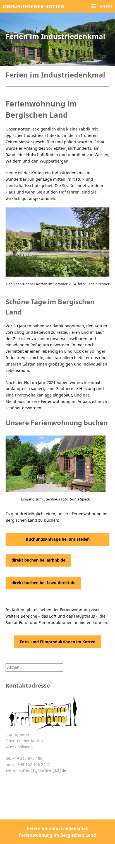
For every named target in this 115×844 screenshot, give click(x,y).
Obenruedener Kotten (34, 6)
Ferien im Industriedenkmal (55, 36)
